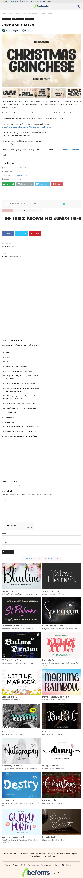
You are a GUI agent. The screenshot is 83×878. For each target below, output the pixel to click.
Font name (10, 362)
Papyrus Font (11, 413)
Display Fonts (27, 13)
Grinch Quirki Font (8, 247)
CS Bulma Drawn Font (11, 660)
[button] (78, 7)
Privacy (16, 865)
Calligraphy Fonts (8, 594)
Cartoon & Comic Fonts (19, 840)
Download (9, 184)
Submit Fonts (49, 1)
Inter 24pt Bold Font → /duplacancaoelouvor (21, 383)
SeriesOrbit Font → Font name (17, 367)
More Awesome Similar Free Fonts (42, 558)
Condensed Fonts (48, 663)
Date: (5, 168)
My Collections (37, 1)
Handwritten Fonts (18, 19)
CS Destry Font (8, 800)
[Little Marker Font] (21, 682)
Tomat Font (10, 422)
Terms (8, 865)
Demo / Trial (21, 179)
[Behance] (54, 873)
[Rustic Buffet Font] (61, 822)
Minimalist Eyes (22, 175)
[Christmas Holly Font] (61, 785)
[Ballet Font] (61, 716)
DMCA (23, 865)
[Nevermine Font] (21, 716)
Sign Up (14, 1)
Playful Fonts (29, 19)
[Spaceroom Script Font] (61, 610)
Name (4, 533)
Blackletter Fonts (7, 663)
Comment (6, 499)
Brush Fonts (6, 629)
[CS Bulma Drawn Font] (21, 645)
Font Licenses (33, 865)
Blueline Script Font (10, 591)
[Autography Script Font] (21, 750)
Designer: (6, 175)
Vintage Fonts (29, 663)
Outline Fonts (69, 663)
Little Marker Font (9, 697)
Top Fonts (70, 865)
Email (4, 542)
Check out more (26, 184)
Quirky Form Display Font (13, 837)
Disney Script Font (50, 765)
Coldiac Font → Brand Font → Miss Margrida (21, 403)
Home (5, 13)
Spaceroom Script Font (52, 626)
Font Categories (14, 13)
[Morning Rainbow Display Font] (61, 682)
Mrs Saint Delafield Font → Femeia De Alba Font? (23, 427)
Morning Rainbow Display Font (55, 697)
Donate (58, 184)
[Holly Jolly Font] (61, 645)
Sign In (6, 1)
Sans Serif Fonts (58, 594)
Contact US (59, 865)
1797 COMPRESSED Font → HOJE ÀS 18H (20, 371)
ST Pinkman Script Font (12, 626)
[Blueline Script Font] (21, 576)
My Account (25, 1)
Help (8, 353)
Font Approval (47, 865)
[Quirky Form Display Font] (21, 822)
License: (6, 179)
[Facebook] (58, 873)
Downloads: (8, 172)
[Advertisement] (18, 298)
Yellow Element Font (51, 591)
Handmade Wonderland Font (12, 257)
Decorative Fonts (7, 734)
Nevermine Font (9, 731)
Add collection (43, 184)
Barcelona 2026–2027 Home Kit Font (25, 436)
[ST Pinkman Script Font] (21, 610)
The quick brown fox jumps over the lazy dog (42, 218)
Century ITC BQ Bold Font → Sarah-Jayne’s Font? (22, 431)
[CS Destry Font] (21, 785)
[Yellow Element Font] (61, 576)
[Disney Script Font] (61, 750)
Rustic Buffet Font (50, 837)
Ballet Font (47, 731)
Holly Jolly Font (49, 660)
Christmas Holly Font (51, 800)
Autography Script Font (12, 766)
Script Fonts (33, 594)
